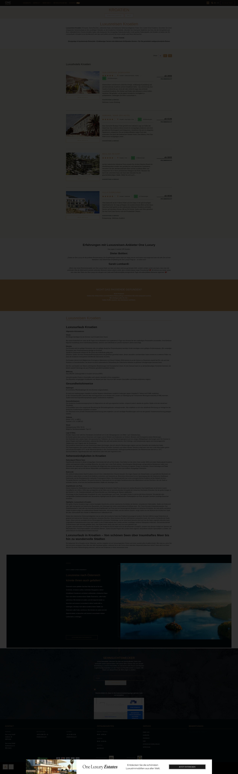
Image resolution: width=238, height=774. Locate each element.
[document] (119, 387)
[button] (209, 756)
